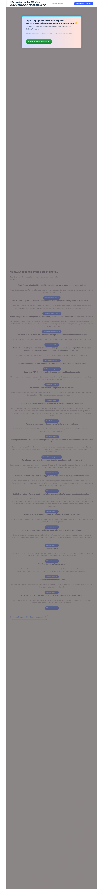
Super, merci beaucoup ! (37, 42)
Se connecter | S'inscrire (83, 3)
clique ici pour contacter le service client (63, 33)
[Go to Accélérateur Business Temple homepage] (29, 3)
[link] (3, 28)
